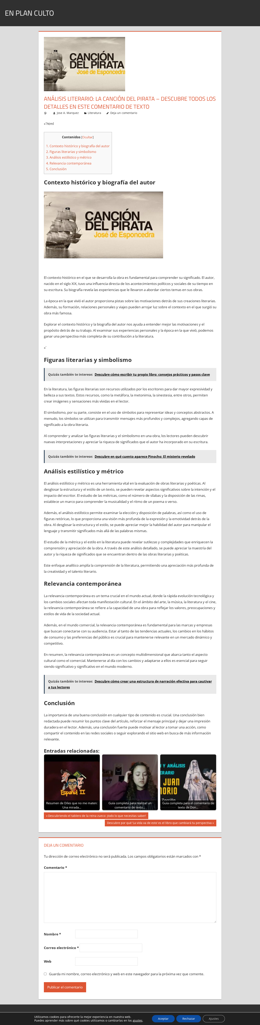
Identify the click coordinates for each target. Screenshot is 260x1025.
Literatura (94, 113)
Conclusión (56, 169)
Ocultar (87, 137)
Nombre (52, 934)
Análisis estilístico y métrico (69, 157)
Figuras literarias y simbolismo (71, 151)
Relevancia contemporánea (68, 163)
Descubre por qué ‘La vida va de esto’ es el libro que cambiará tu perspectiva (159, 823)
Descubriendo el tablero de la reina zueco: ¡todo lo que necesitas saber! (97, 816)
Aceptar (163, 1019)
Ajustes (214, 1019)
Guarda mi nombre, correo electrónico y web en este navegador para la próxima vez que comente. (126, 974)
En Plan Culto (29, 12)
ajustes (137, 1020)
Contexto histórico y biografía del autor (78, 146)
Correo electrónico (61, 947)
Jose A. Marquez (68, 113)
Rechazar (188, 1019)
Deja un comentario (123, 113)
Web (47, 961)
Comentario (55, 867)
